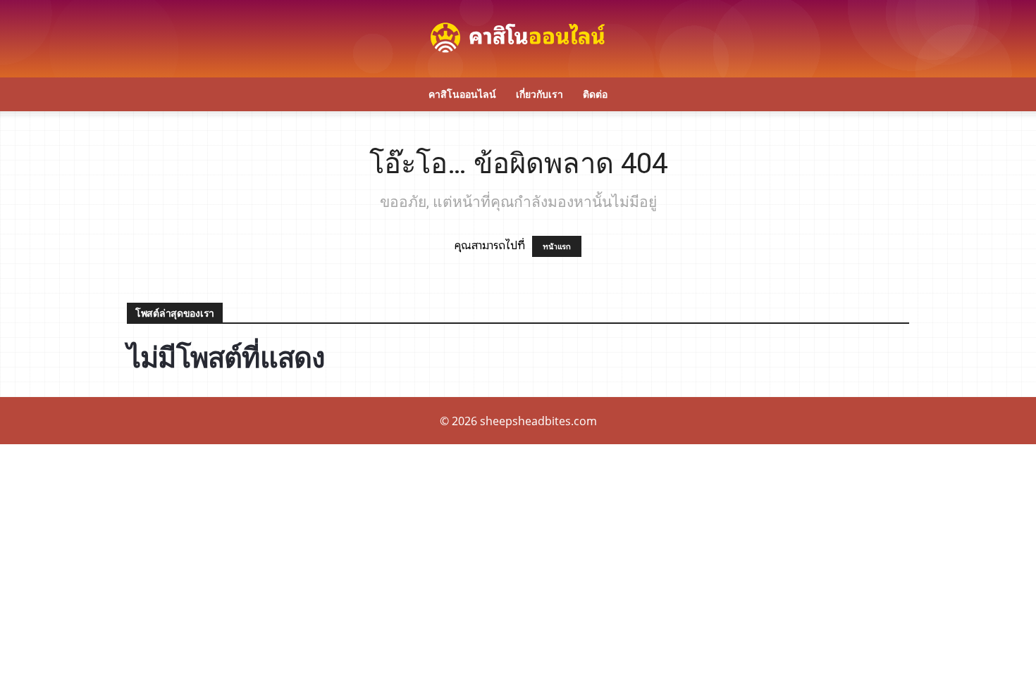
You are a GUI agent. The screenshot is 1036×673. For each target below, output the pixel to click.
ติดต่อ (595, 94)
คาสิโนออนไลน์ (462, 94)
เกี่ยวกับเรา (539, 94)
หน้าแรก (557, 246)
